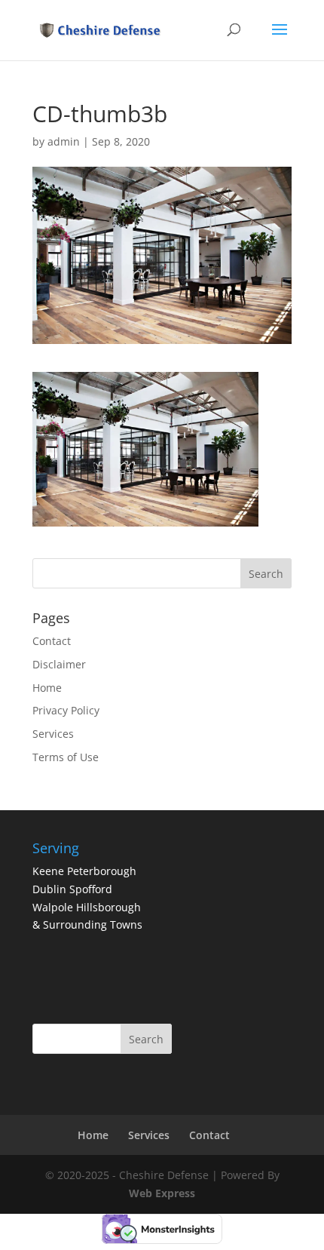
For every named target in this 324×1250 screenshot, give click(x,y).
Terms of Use (65, 757)
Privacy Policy (65, 710)
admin (63, 141)
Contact (51, 641)
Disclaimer (59, 664)
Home (47, 687)
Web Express (162, 1193)
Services (53, 733)
